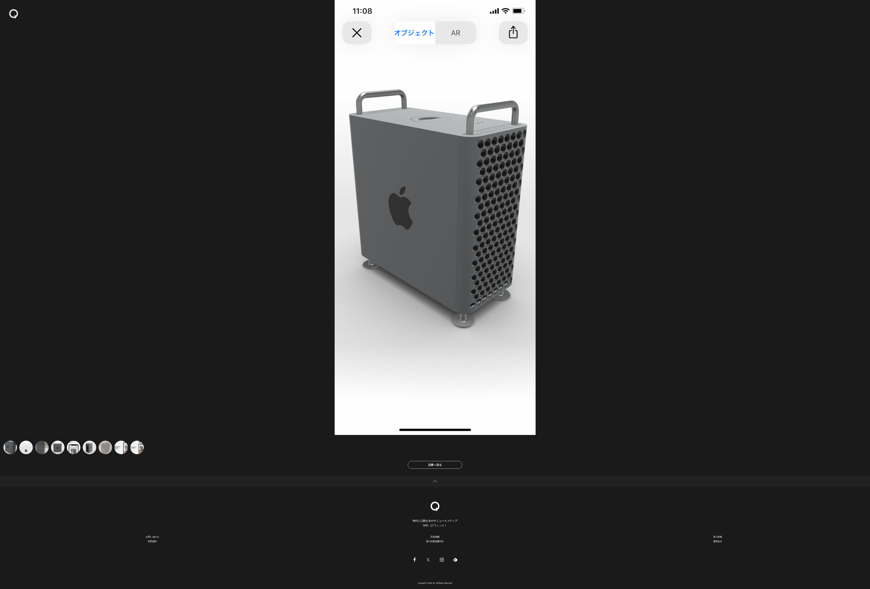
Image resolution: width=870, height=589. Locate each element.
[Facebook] (414, 560)
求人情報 (717, 536)
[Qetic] (13, 13)
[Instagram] (442, 560)
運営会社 (717, 541)
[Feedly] (455, 560)
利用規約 (152, 541)
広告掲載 (434, 536)
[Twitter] (428, 560)
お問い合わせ (152, 536)
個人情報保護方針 (435, 541)
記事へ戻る (435, 464)
